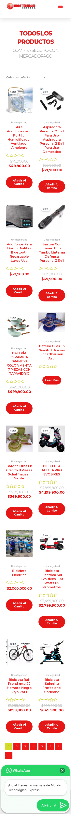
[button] (60, 6)
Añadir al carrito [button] (19, 182)
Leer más (52, 380)
